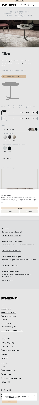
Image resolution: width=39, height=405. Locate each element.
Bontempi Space (19, 1)
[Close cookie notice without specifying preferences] (37, 192)
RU (25, 5)
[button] (2, 1)
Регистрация (9, 401)
